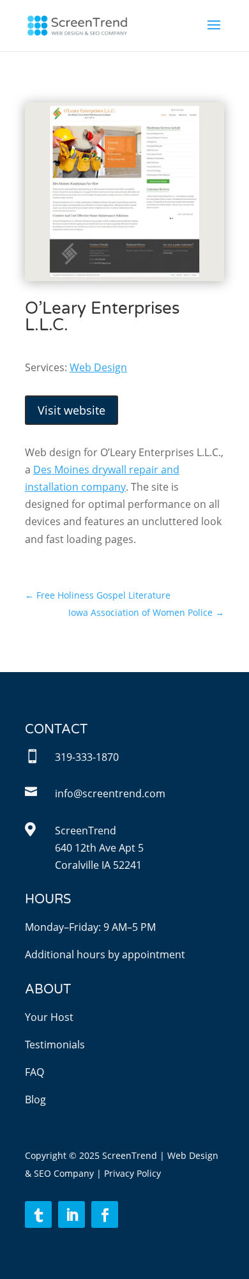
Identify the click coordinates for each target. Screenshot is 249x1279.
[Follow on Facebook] (104, 1214)
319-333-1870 (87, 757)
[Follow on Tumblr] (38, 1214)
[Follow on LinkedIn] (71, 1214)
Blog (35, 1099)
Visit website (71, 410)
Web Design (98, 367)
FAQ (34, 1072)
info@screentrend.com (110, 793)
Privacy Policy (132, 1173)
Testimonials (55, 1045)
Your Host (49, 1017)
